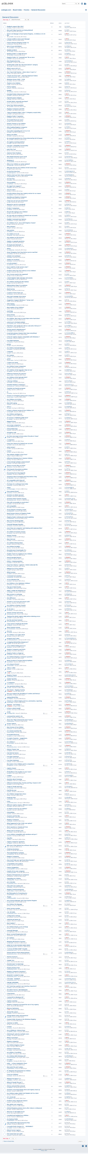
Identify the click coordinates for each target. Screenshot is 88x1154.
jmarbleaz (10, 661)
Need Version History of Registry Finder (19, 513)
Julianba (10, 246)
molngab (10, 330)
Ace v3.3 (9, 631)
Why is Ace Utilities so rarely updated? (18, 164)
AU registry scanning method (15, 142)
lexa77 (9, 88)
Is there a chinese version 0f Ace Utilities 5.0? (20, 410)
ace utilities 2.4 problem (14, 1052)
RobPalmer (10, 183)
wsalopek (10, 319)
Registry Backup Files (13, 967)
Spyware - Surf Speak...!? (14, 704)
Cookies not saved (12, 362)
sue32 (9, 433)
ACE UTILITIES (11, 882)
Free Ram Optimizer (13, 756)
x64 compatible (11, 506)
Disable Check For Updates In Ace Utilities (19, 554)
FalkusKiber (10, 478)
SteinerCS (68, 756)
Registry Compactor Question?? (16, 971)
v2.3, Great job (11, 1097)
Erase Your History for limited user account (20, 443)
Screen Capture (11, 723)
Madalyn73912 (11, 713)
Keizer (9, 761)
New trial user (11, 539)
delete (9, 248)
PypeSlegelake (11, 176)
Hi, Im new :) (10, 609)
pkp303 (10, 187)
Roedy (9, 69)
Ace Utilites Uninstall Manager (16, 348)
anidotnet (10, 220)
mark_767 (68, 1048)
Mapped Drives (11, 421)
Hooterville (10, 165)
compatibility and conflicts (15, 863)
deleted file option (12, 1012)
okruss (9, 422)
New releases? (11, 226)
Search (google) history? (14, 557)
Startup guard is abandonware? (16, 329)
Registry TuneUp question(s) (15, 889)
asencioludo (11, 743)
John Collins (11, 891)
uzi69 (9, 228)
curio (9, 865)
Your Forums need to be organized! (17, 274)
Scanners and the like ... (14, 816)
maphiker (10, 371)
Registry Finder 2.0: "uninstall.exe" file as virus (21, 57)
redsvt (9, 650)
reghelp (10, 378)
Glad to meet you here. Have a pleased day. (20, 175)
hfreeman (10, 294)
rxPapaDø (10, 698)
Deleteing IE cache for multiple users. (18, 1034)
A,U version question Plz (14, 731)
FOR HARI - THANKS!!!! (13, 979)
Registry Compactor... (13, 856)
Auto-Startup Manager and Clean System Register (22, 900)
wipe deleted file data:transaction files (18, 1122)
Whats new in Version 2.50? (15, 830)
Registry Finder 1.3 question (15, 116)
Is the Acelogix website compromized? (18, 462)
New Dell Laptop (12, 403)
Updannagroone (12, 172)
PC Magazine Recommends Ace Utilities (19, 1070)
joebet (9, 441)
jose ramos (10, 360)
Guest (9, 709)
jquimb (9, 1002)
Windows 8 (10, 160)
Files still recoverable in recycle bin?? (18, 502)
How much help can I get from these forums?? (21, 860)
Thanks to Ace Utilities (13, 83)
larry (9, 795)
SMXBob (10, 297)
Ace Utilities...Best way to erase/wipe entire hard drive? (23, 318)
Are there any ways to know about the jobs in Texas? (23, 436)
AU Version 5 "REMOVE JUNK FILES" (17, 417)
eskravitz (10, 125)
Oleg (9, 364)
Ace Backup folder (12, 1119)
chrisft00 (68, 322)
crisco (9, 828)
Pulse (9, 452)
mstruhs (10, 1028)
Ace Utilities (10, 938)
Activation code (11, 432)
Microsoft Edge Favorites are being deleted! (20, 30)
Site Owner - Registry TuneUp (16, 690)
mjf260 (10, 573)
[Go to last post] (69, 26)
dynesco (10, 327)
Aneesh (68, 68)
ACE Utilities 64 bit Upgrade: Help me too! (19, 370)
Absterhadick (69, 686)
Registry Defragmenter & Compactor (18, 875)
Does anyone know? (13, 491)
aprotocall (10, 577)
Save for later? (11, 189)
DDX (9, 850)
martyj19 (10, 1053)
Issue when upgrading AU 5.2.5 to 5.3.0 (18, 131)
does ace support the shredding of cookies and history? (23, 693)
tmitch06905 (11, 161)
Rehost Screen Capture (14, 1130)
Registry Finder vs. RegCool (15, 653)
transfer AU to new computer (16, 871)
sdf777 (9, 470)
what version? (11, 447)
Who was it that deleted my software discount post (22, 845)
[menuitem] (82, 4)
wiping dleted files (12, 697)
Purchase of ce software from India (17, 484)
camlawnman (11, 250)
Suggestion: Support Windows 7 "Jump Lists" (20, 300)
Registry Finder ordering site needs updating (20, 517)
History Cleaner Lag (13, 749)
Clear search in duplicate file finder (17, 623)
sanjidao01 (68, 403)
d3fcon (9, 839)
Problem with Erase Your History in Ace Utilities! (21, 270)
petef (9, 658)
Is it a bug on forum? (13, 664)
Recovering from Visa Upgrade (16, 473)
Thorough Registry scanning (15, 852)
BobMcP (10, 536)
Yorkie (9, 687)
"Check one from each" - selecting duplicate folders (22, 75)
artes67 (10, 581)
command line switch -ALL (15, 716)
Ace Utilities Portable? (13, 546)
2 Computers (11, 682)
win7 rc (9, 406)
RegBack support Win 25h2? (15, 26)
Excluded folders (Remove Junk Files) (18, 94)
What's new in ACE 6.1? (14, 68)
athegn (10, 415)
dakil (9, 437)
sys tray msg (10, 178)
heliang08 (10, 411)
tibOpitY (10, 205)
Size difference (11, 598)
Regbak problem (12, 50)
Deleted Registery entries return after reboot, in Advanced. (24, 1108)
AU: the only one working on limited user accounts (22, 215)
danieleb (10, 821)
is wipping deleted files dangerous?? (18, 642)
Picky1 (9, 290)
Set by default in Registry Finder (16, 509)
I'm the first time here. (13, 171)
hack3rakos (68, 219)
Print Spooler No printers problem (17, 469)
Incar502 (10, 382)
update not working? (13, 259)
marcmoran (10, 158)
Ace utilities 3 (11, 742)
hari (67, 33)
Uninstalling (10, 812)
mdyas (9, 268)
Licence (9, 451)
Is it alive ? (10, 1059)
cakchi (9, 857)
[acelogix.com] (7, 3)
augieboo (68, 900)
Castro (67, 971)
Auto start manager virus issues (16, 296)
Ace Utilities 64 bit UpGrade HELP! (17, 377)
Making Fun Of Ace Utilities (15, 568)
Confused (10, 351)
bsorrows (10, 286)
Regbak (9, 90)
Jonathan (10, 887)
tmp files (9, 838)
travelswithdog (11, 621)
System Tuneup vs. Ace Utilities (16, 123)
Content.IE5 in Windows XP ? (15, 997)
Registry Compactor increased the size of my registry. (23, 1004)
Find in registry (11, 86)
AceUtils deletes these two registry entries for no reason (24, 193)
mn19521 (10, 695)
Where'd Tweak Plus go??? (15, 1082)
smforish (10, 533)
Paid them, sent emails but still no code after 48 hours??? (24, 326)
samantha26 (69, 230)
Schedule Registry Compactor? (16, 384)
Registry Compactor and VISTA (16, 649)
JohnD (9, 404)
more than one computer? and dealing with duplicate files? (24, 528)
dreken (10, 987)
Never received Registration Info (16, 934)
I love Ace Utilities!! (12, 1074)
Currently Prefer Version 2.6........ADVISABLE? (20, 1126)
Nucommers (11, 665)
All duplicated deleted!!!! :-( (15, 245)
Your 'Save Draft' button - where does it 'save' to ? (22, 72)
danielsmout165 (11, 1057)
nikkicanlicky (11, 817)
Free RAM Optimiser (13, 340)
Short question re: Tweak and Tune (17, 827)
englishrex (10, 765)
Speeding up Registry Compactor (17, 197)
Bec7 (9, 456)
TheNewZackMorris (12, 639)
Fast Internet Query (13, 753)
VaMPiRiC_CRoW (12, 1031)
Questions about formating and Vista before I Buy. (22, 476)
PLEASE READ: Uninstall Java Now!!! (17, 101)
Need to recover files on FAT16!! (16, 465)
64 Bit (8, 712)
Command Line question (14, 576)
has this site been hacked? (15, 620)
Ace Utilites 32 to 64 (13, 234)
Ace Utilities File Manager (14, 904)
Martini (10, 784)
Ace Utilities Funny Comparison (16, 366)
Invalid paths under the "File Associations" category (22, 64)
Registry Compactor (13, 819)
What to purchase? (12, 1037)
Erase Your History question (15, 105)
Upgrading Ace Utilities (14, 878)
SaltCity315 (10, 943)
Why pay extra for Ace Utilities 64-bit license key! (21, 167)
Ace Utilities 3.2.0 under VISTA (16, 634)
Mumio (11, 91)
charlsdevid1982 (12, 334)
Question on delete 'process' (15, 495)
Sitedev (68, 771)
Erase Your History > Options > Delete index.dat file (22, 565)
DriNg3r (10, 1064)
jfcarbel (10, 806)
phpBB (39, 1149)
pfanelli (10, 474)
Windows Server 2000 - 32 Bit (16, 79)
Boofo (67, 575)
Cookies (9, 775)
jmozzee (10, 1075)
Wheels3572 (11, 511)
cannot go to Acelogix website (16, 322)
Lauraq (9, 27)
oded (9, 448)
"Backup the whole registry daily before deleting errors (23, 616)
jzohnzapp (10, 702)
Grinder (10, 1083)
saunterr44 (10, 264)
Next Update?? (11, 923)
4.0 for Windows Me (13, 579)
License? (9, 1026)
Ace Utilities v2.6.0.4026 (14, 399)
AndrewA (10, 769)
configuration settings (13, 915)
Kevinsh (10, 998)
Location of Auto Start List (15, 292)
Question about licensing (14, 779)
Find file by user (11, 790)
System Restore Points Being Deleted (18, 952)
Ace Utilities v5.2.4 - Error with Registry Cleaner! (21, 223)
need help (10, 311)
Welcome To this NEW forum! (16, 1111)
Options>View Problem (14, 153)
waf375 (10, 773)
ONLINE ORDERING (12, 982)
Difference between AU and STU (16, 373)
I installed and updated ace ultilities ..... (18, 1115)
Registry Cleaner (12, 675)
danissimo (10, 44)
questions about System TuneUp (16, 498)
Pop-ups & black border (14, 587)
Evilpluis (10, 754)
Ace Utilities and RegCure (14, 414)
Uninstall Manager (12, 930)
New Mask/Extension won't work (17, 156)
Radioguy (10, 592)
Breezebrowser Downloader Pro (16, 550)
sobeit (9, 408)
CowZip (10, 80)
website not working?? (14, 256)
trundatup (10, 253)
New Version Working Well (15, 520)
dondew (10, 180)
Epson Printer (11, 315)
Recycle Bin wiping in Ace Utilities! (17, 212)
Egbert (67, 208)
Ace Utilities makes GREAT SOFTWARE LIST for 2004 (22, 1093)
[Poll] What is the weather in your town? (19, 772)
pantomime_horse (12, 676)
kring (9, 459)
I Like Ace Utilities (12, 381)
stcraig (9, 507)
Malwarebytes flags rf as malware (17, 285)
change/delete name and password (17, 1015)
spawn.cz (10, 736)
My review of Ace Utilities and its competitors (20, 764)
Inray (9, 1094)
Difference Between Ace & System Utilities (19, 458)
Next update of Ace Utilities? (15, 307)
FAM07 (11, 36)
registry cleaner (11, 768)
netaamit (10, 654)
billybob (10, 625)
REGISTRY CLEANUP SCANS (15, 975)
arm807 (10, 758)
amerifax (10, 235)
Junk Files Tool (11, 149)
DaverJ (9, 636)
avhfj (9, 191)
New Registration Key (13, 61)
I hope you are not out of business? (17, 200)
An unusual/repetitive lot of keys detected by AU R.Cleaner (24, 138)
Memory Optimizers (13, 1008)
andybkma (10, 194)
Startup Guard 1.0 (12, 956)
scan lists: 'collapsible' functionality (17, 145)
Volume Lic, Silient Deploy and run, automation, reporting (24, 701)
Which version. (11, 572)
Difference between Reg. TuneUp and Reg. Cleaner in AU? (24, 783)
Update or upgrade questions (15, 241)
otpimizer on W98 (12, 1023)
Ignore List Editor (12, 134)
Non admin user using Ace (15, 1104)
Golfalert (12, 47)
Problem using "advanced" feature (17, 1100)
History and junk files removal (16, 1086)
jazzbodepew (69, 719)
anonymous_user (12, 323)
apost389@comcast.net (13, 426)
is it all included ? (12, 263)
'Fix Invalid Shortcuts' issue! (15, 120)
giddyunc (10, 1080)
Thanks (9, 897)
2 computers (10, 440)
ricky (9, 73)
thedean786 (11, 854)
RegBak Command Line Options (16, 219)
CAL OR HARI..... (11, 912)
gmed (9, 643)
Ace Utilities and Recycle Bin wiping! (18, 281)
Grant (9, 1091)
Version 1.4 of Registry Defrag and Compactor (20, 395)
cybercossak (11, 902)
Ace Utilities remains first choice (16, 794)
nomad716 (10, 312)
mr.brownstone (11, 628)
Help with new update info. (15, 886)
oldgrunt (10, 843)
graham (10, 647)
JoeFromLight (69, 775)
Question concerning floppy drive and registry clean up (23, 1089)
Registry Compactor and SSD (15, 109)
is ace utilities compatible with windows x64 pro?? (22, 834)
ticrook (9, 739)
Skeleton (10, 780)
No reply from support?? (14, 186)
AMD (67, 930)
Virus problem (11, 182)
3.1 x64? (9, 671)
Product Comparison (13, 208)
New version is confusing (14, 594)
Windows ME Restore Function (16, 941)
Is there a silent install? (14, 708)
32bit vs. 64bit (11, 668)
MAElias (10, 393)
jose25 (9, 810)
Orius (9, 547)
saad (9, 31)
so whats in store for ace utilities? (17, 808)
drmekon (10, 349)
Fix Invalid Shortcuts (13, 734)
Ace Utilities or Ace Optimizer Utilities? (18, 583)
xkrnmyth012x (11, 868)
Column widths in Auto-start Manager (18, 39)
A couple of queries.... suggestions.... (17, 738)
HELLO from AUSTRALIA (14, 46)
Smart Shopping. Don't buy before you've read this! (22, 252)
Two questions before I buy (15, 686)
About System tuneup (13, 627)
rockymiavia (68, 689)
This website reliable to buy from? (17, 454)
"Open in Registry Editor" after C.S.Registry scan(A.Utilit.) (24, 112)
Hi (7, 392)
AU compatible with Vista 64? (16, 480)
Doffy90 (10, 632)
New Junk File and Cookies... (15, 1067)
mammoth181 (11, 279)
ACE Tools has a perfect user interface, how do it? (22, 986)
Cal (9, 102)
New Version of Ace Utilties (15, 727)
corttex (10, 599)
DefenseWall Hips (12, 429)
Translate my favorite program (16, 388)
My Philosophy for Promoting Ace (17, 893)
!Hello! (9, 487)
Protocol (10, 522)
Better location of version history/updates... (20, 660)
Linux (8, 801)
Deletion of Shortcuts (13, 1048)
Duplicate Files (11, 797)
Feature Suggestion (13, 867)
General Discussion (10, 17)
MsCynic (10, 728)
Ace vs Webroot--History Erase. (16, 1030)
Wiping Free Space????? (14, 1078)
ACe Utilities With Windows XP (16, 1056)
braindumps (68, 60)
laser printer (10, 230)
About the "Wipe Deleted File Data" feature (20, 720)
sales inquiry (10, 303)
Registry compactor (13, 1041)
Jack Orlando (11, 732)
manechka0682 (11, 305)
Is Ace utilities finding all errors (16, 645)
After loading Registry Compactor (17, 127)
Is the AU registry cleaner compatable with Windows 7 (23, 337)
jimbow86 (68, 752)
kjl (8, 1042)
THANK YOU (10, 960)
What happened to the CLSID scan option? (19, 823)
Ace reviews (10, 355)
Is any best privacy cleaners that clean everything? (22, 333)
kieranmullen (11, 861)
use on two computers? (14, 425)
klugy (9, 1035)
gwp (9, 84)
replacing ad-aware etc (14, 919)
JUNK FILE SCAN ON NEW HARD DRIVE (18, 945)
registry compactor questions (15, 841)
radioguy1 (10, 419)
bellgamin (10, 588)
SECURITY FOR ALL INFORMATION (17, 990)
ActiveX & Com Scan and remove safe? (18, 601)
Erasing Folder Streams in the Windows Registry (21, 1019)
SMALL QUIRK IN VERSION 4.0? (16, 590)
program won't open (13, 638)
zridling (67, 808)
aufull (8, 359)
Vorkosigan (10, 788)
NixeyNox (10, 342)
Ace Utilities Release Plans (15, 543)
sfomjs (9, 529)
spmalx (10, 496)
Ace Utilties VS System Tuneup (16, 531)
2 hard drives (11, 993)
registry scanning (12, 1001)
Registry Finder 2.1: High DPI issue (17, 53)
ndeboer (10, 209)
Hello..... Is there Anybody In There (17, 1063)
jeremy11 (10, 485)
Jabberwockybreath (12, 77)
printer (9, 344)
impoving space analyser (14, 98)
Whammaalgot (11, 489)
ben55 (9, 463)
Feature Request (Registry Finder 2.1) (18, 42)
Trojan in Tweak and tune (14, 786)
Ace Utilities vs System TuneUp (16, 605)
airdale (9, 1039)
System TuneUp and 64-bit (15, 612)
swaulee (10, 1050)
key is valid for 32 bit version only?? (17, 267)
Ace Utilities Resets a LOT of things (17, 927)
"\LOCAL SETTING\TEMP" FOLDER (17, 949)
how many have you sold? (15, 1134)
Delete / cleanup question (14, 561)
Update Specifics (12, 679)
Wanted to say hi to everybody (16, 204)
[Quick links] (86, 10)
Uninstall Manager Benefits (15, 524)
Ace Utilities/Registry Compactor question (19, 657)
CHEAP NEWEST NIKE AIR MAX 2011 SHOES (19, 278)
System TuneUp (11, 535)
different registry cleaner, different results (19, 805)
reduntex (10, 610)
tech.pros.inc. (11, 386)
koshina (10, 467)
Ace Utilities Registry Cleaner (15, 1045)
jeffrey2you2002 (12, 872)
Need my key (11, 289)
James (9, 791)
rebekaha (10, 231)
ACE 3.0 (9, 745)
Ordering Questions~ (13, 849)
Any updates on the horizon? (15, 237)
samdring (10, 316)
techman (10, 338)
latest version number (13, 908)
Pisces (9, 905)
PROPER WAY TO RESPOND (15, 964)
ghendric (10, 62)
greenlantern (11, 721)
